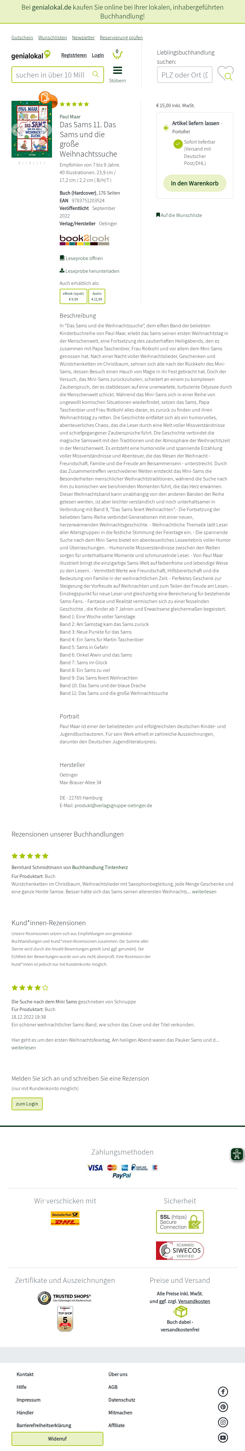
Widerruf (57, 1438)
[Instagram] (223, 1423)
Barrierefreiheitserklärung (44, 1425)
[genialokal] (30, 54)
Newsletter (83, 37)
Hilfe (21, 1387)
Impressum (29, 1399)
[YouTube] (223, 1438)
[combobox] (50, 74)
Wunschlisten (52, 37)
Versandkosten (194, 1301)
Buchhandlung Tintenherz (100, 867)
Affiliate (116, 1425)
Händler (25, 1412)
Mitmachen (120, 1412)
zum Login (27, 1103)
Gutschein (22, 37)
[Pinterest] (223, 1407)
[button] (117, 77)
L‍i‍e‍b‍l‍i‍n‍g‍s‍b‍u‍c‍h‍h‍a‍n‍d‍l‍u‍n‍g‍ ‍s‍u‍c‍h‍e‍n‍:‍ (185, 57)
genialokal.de (51, 6)
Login (98, 55)
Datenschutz (121, 1399)
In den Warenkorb (195, 183)
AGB (112, 1387)
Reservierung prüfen (121, 37)
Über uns (118, 1374)
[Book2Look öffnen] (48, 99)
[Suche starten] (95, 74)
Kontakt (25, 1374)
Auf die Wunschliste (181, 215)
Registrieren (74, 55)
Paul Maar (70, 116)
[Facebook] (223, 1392)
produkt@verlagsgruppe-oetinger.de (113, 805)
